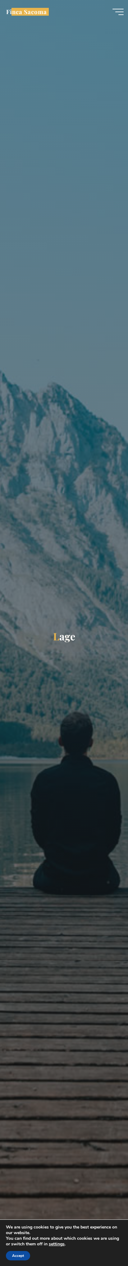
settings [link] (57, 1244)
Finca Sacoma (26, 12)
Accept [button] (18, 1255)
